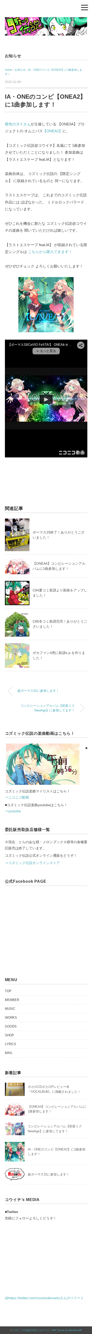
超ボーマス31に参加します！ (38, 691)
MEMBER (12, 1000)
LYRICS (10, 1044)
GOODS (11, 1026)
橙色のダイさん (18, 124)
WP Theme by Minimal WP (67, 1330)
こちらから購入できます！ (50, 252)
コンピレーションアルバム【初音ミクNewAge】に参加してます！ (48, 708)
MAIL (9, 1053)
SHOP (9, 1035)
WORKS (11, 1017)
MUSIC (10, 1009)
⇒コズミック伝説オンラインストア (32, 863)
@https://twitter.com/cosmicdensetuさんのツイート (44, 1298)
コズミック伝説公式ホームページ (31, 1330)
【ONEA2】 (53, 131)
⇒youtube (13, 811)
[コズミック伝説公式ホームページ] (46, 20)
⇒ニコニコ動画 (17, 797)
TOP (8, 991)
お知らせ (13, 56)
